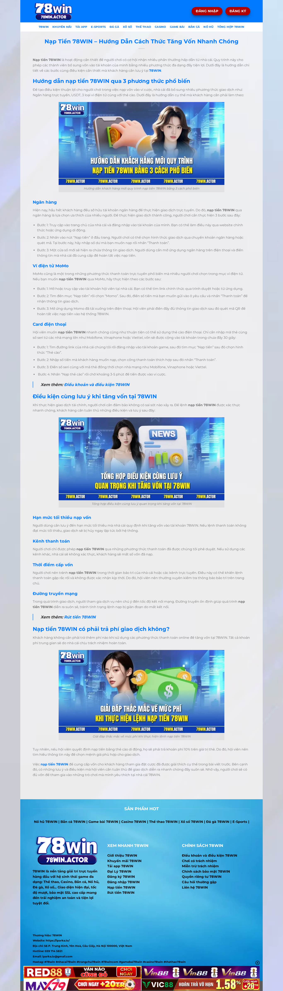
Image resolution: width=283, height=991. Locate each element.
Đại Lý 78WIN (119, 871)
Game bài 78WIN (103, 822)
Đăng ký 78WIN (121, 877)
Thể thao (143, 26)
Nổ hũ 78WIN (45, 822)
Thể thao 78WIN (163, 822)
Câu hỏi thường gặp (199, 882)
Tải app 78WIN (120, 866)
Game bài (177, 26)
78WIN (39, 871)
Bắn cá (194, 26)
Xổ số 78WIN (192, 822)
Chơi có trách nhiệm (199, 861)
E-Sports (98, 26)
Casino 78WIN (133, 822)
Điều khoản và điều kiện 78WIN (96, 384)
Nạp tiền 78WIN (121, 887)
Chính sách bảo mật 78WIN (206, 871)
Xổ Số (127, 26)
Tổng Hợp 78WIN (230, 26)
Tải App (81, 26)
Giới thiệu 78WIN (122, 855)
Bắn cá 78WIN (72, 822)
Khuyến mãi (62, 26)
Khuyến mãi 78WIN (124, 861)
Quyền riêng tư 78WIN (201, 877)
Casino (160, 26)
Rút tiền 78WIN (80, 617)
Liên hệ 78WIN (195, 887)
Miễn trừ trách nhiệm (200, 866)
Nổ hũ (208, 26)
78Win (44, 26)
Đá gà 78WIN (217, 822)
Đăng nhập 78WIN (123, 882)
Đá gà (114, 26)
